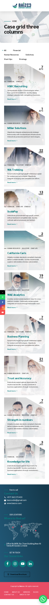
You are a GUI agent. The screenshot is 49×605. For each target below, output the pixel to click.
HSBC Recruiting (17, 86)
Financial (11, 82)
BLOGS (35, 592)
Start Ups (25, 123)
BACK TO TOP (25, 595)
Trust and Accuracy (19, 378)
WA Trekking (15, 169)
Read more (11, 99)
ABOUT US (16, 592)
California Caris (16, 253)
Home (14, 21)
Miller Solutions (16, 128)
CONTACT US (9, 595)
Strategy (19, 82)
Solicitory (20, 165)
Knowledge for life (18, 461)
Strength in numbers (20, 419)
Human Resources (13, 123)
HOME (6, 592)
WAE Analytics (15, 294)
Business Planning (18, 336)
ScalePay (12, 211)
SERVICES (26, 592)
